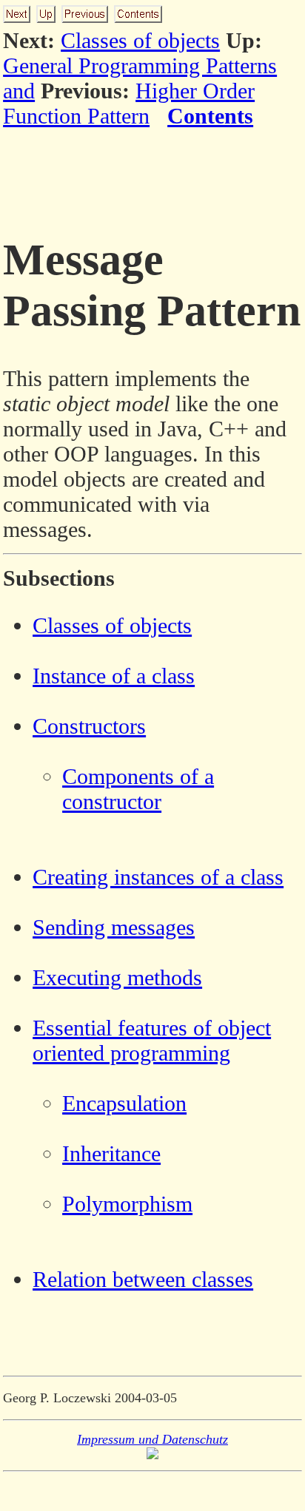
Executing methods (117, 977)
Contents (210, 116)
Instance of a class (114, 675)
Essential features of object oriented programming (152, 1040)
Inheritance (111, 1153)
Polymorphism (127, 1203)
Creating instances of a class (158, 877)
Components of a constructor (138, 789)
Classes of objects (140, 40)
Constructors (89, 726)
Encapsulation (124, 1103)
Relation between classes (143, 1279)
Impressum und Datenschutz (152, 1439)
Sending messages (114, 927)
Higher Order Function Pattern (129, 103)
